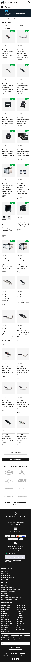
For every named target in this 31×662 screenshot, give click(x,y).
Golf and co (4, 617)
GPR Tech (5, 49)
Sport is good (20, 617)
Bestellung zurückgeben (15, 550)
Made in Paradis (6, 625)
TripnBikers (19, 625)
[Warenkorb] (29, 2)
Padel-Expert (5, 631)
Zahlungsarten (5, 595)
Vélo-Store (19, 627)
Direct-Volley (5, 609)
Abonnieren (15, 648)
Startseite (4, 19)
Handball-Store (5, 619)
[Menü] (2, 7)
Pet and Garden (20, 607)
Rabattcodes (5, 579)
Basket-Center (5, 605)
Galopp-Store (5, 615)
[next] (30, 485)
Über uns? (4, 585)
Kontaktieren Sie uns (15, 519)
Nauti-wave (4, 627)
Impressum (4, 593)
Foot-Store (4, 613)
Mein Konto (4, 571)
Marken (10, 19)
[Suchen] (6, 7)
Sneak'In (18, 613)
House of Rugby (6, 621)
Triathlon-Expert (21, 623)
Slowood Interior (21, 609)
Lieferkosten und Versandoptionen (11, 597)
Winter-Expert (20, 629)
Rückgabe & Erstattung (8, 591)
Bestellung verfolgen (7, 575)
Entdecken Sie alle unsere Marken (15, 504)
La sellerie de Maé (6, 623)
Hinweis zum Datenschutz (9, 599)
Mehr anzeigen (15, 459)
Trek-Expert (19, 621)
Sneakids (19, 615)
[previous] (1, 485)
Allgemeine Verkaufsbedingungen (11, 589)
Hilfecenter (4, 573)
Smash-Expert (20, 611)
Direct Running (5, 607)
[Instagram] (17, 659)
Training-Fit (19, 619)
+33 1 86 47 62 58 (15, 524)
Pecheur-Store (20, 605)
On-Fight (3, 629)
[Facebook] (13, 659)
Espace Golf (5, 611)
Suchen (9, 7)
